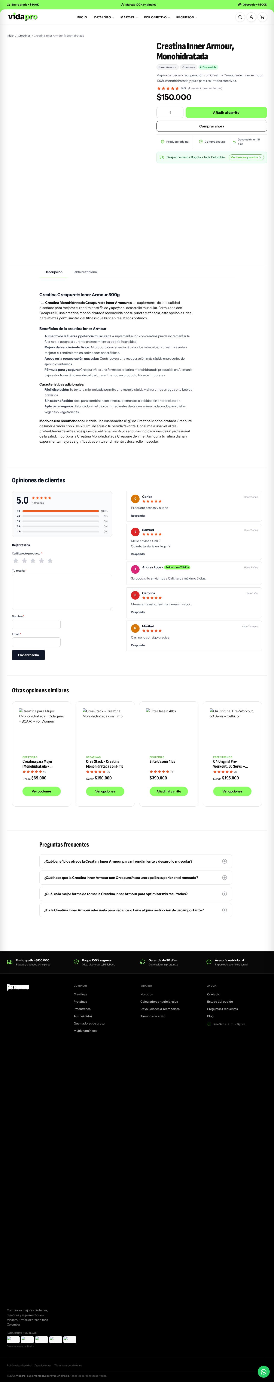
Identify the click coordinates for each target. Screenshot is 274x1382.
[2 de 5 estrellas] (24, 561)
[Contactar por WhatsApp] (264, 1372)
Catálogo (102, 17)
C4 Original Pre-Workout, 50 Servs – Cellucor (229, 766)
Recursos (185, 17)
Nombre (18, 616)
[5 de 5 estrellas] (50, 561)
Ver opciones (42, 791)
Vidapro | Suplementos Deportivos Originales (42, 1375)
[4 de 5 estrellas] (41, 561)
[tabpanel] (137, 367)
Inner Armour (167, 67)
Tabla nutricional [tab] (85, 272)
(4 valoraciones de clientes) (205, 88)
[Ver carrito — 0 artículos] (262, 17)
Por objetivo (155, 17)
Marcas (127, 17)
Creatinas (24, 35)
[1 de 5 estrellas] (16, 561)
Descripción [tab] (54, 272)
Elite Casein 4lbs (162, 761)
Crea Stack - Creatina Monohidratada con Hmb (104, 764)
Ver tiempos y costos (244, 157)
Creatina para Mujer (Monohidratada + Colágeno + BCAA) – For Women (40, 769)
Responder (138, 515)
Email (16, 634)
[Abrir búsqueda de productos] (240, 17)
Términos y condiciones (68, 1365)
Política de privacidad (19, 1365)
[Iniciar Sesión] (251, 17)
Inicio (82, 17)
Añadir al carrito (226, 112)
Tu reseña (19, 570)
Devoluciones (43, 1365)
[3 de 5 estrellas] (33, 561)
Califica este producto (27, 553)
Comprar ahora (211, 126)
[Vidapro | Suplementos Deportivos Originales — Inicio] (22, 17)
